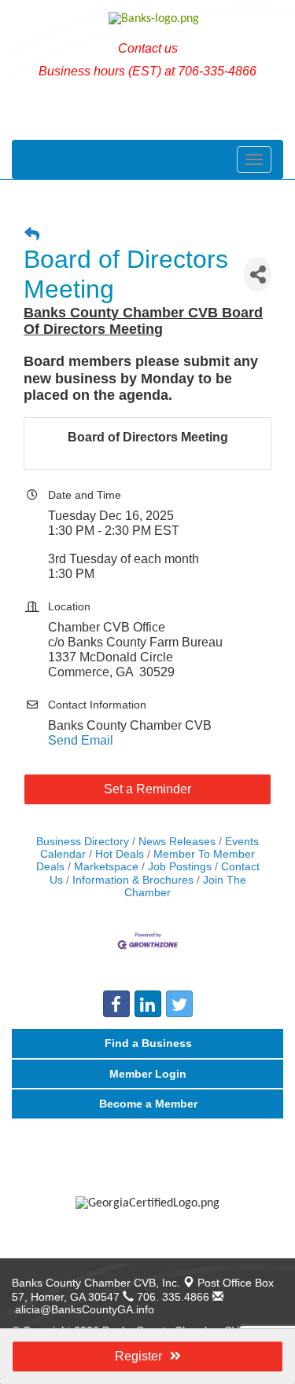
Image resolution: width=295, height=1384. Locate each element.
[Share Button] (257, 274)
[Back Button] (31, 234)
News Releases (177, 842)
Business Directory (82, 842)
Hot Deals (119, 854)
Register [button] (138, 1356)
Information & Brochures (133, 880)
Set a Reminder (147, 789)
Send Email (80, 740)
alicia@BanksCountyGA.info (83, 1309)
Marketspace (106, 867)
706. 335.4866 (171, 1297)
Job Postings (180, 867)
